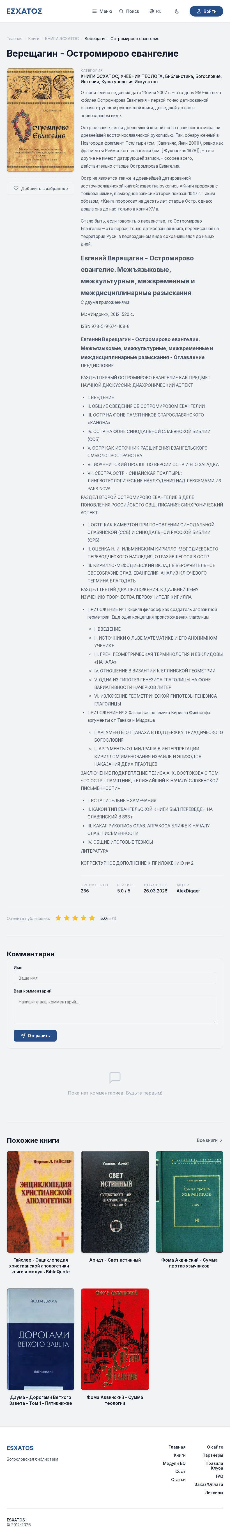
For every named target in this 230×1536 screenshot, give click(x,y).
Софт (180, 1471)
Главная (14, 38)
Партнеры (213, 1455)
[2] (67, 918)
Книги (33, 38)
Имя (18, 967)
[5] (92, 918)
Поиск (132, 11)
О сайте (215, 1447)
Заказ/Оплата (209, 1484)
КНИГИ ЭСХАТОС (62, 38)
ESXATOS (20, 1448)
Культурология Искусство (130, 81)
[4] (84, 918)
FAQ (219, 1476)
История (90, 81)
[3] (75, 918)
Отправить (39, 1035)
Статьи (178, 1479)
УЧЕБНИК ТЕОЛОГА (142, 76)
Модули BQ (174, 1463)
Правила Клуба (214, 1465)
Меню (106, 11)
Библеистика (179, 76)
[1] (58, 918)
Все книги (207, 1140)
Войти (210, 11)
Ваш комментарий (33, 991)
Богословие (208, 76)
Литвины (214, 1492)
